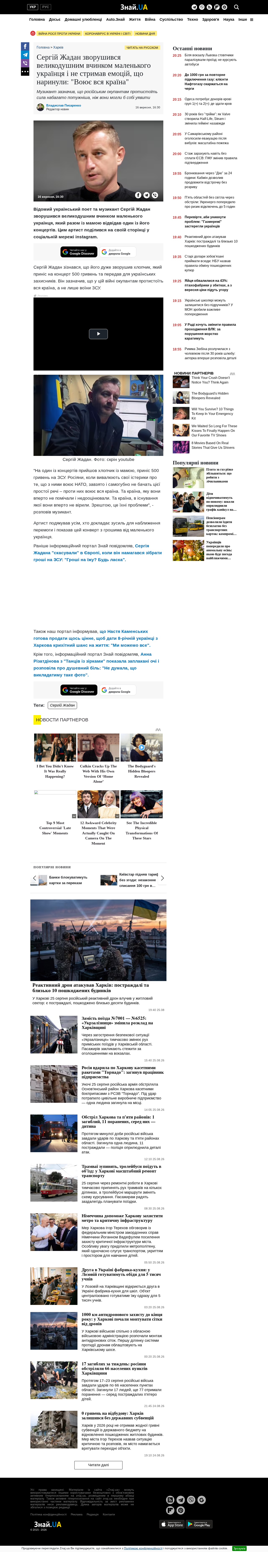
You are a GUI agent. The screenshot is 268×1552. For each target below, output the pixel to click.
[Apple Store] (172, 1524)
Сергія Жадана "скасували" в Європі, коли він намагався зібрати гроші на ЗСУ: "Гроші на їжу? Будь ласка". (98, 552)
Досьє (55, 19)
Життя (135, 19)
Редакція (93, 1514)
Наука (228, 19)
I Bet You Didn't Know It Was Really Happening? (55, 771)
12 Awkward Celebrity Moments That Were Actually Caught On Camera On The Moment (98, 833)
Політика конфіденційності (48, 1514)
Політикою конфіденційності (143, 1548)
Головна (37, 19)
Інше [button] (243, 19)
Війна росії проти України (59, 33)
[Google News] (201, 1500)
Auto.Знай (115, 19)
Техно (192, 19)
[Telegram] (194, 7)
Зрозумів (239, 1548)
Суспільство (171, 19)
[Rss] (209, 7)
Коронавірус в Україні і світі (107, 33)
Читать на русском (142, 47)
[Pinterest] (224, 7)
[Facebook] (25, 46)
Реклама (76, 1514)
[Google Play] (199, 1524)
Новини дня (145, 33)
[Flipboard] (217, 7)
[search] (236, 7)
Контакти (109, 1514)
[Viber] (202, 7)
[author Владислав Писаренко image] (41, 107)
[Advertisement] (98, 595)
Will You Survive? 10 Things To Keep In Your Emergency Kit (213, 413)
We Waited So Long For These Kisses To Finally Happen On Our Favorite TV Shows (214, 430)
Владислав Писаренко (63, 105)
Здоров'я (210, 19)
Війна (150, 19)
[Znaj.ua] (134, 7)
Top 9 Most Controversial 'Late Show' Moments (55, 828)
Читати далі (98, 1465)
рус (45, 7)
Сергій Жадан (62, 705)
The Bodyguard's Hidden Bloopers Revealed (142, 771)
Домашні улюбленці (83, 19)
